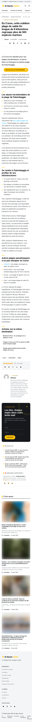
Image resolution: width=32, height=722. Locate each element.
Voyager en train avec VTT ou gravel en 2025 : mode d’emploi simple (16, 342)
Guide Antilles (5, 681)
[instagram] (10, 706)
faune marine (12, 357)
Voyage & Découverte (16, 16)
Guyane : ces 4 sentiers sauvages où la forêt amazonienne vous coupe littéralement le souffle (16, 563)
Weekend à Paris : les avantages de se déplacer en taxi (14, 336)
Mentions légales (10, 717)
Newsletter (21, 1)
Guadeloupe (5, 678)
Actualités (4, 672)
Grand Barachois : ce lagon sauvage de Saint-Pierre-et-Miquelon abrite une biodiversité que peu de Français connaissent (14, 638)
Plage (19, 357)
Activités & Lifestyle (7, 669)
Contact (4, 698)
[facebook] (3, 706)
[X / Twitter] (8, 483)
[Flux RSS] (12, 483)
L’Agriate (7, 264)
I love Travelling (23, 717)
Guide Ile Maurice (29, 717)
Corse (4, 357)
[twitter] (7, 706)
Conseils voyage (6, 675)
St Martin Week (5, 16)
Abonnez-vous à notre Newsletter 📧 (16, 69)
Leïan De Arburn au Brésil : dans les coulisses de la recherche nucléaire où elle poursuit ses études (15, 600)
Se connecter (27, 1)
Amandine (7, 535)
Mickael (7, 39)
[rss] (14, 706)
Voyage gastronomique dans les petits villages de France (14, 349)
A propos (4, 692)
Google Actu (6, 480)
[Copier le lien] (28, 43)
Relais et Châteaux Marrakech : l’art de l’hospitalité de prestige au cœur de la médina (14, 526)
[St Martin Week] (11, 6)
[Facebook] (4, 483)
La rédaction (5, 695)
